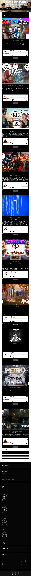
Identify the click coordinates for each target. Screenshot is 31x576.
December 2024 (4, 508)
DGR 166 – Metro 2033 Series (15, 387)
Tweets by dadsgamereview (6, 452)
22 (21, 563)
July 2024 (3, 513)
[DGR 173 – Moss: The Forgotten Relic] (15, 73)
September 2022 (5, 537)
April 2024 (4, 517)
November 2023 (4, 522)
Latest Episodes (7, 8)
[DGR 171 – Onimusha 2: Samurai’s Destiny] (15, 161)
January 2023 (4, 533)
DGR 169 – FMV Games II (15, 261)
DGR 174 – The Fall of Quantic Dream (15, 40)
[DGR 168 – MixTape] (15, 294)
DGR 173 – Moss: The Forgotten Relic (15, 85)
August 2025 (4, 499)
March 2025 (4, 505)
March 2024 (4, 518)
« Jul (2, 567)
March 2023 (4, 531)
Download (13, 101)
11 (5, 449)
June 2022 (3, 541)
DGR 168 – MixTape (15, 306)
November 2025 (4, 496)
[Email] (18, 6)
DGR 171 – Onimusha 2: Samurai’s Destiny (15, 174)
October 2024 (4, 510)
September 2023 (5, 524)
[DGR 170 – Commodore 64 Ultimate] (15, 205)
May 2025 (3, 502)
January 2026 (4, 494)
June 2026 (3, 488)
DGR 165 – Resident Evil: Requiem (15, 431)
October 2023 (4, 523)
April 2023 (4, 530)
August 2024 (4, 512)
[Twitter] (12, 6)
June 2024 (3, 514)
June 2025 (3, 501)
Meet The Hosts (14, 8)
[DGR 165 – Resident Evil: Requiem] (15, 419)
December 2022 (4, 534)
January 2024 (4, 520)
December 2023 (4, 521)
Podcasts (3, 550)
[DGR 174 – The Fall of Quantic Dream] (15, 28)
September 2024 (5, 511)
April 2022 (4, 543)
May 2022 (3, 542)
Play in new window (8, 101)
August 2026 (4, 486)
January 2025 (4, 507)
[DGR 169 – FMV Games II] (15, 249)
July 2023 (3, 526)
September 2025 (5, 498)
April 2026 (4, 490)
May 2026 (3, 489)
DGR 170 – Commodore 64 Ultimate (15, 217)
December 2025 (4, 495)
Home (2, 8)
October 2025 (4, 497)
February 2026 (4, 493)
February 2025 (4, 506)
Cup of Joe (19, 8)
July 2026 (3, 487)
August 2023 (4, 525)
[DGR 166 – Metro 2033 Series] (15, 375)
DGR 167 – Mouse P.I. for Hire (15, 343)
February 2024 (4, 519)
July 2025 (3, 500)
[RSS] (16, 6)
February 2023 (4, 532)
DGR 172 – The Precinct (15, 130)
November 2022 (4, 535)
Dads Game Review (16, 2)
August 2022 (4, 538)
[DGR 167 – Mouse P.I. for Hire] (15, 335)
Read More (15, 58)
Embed (16, 101)
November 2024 (4, 509)
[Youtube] (15, 6)
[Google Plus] (13, 6)
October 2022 (4, 536)
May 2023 (3, 529)
